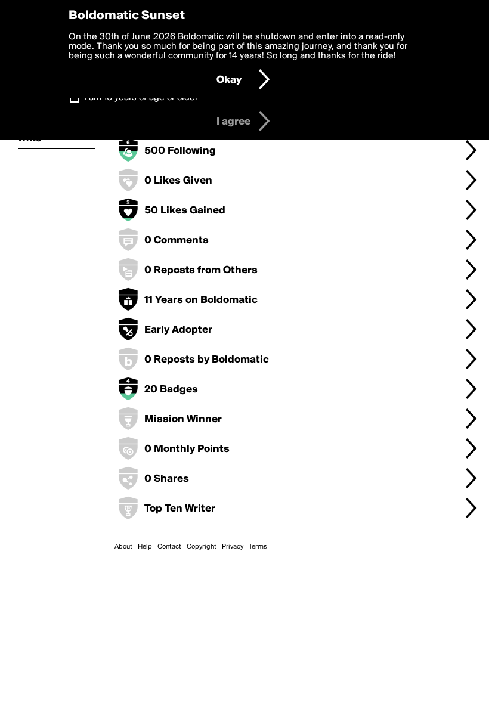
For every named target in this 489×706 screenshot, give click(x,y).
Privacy (232, 546)
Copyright (201, 546)
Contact (169, 546)
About (123, 546)
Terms (258, 546)
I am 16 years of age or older (141, 98)
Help (145, 546)
